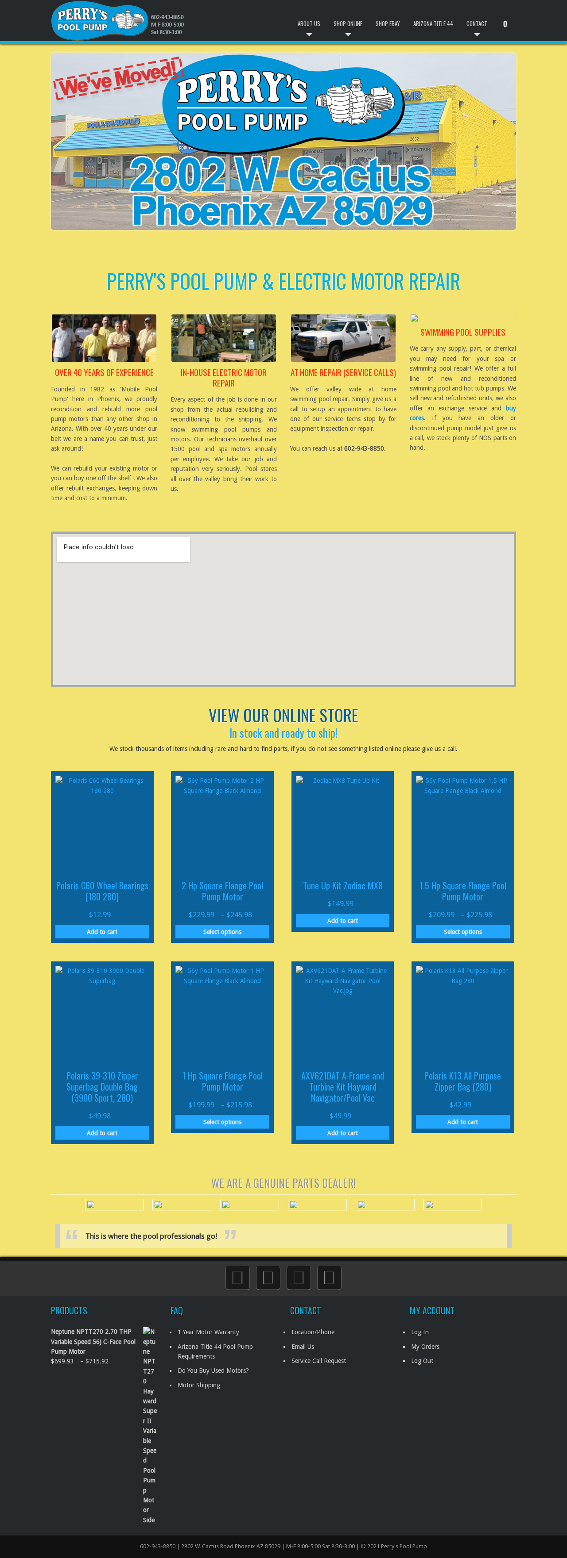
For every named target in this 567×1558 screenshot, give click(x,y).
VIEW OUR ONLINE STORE (283, 715)
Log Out (422, 1360)
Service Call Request (318, 1360)
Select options (222, 931)
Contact (476, 23)
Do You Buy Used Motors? (213, 1370)
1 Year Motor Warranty (208, 1332)
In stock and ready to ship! (283, 732)
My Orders (425, 1346)
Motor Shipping (199, 1385)
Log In (420, 1332)
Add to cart (102, 931)
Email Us (302, 1346)
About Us (309, 23)
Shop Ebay (388, 23)
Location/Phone (312, 1332)
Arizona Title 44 (433, 23)
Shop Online (348, 23)
